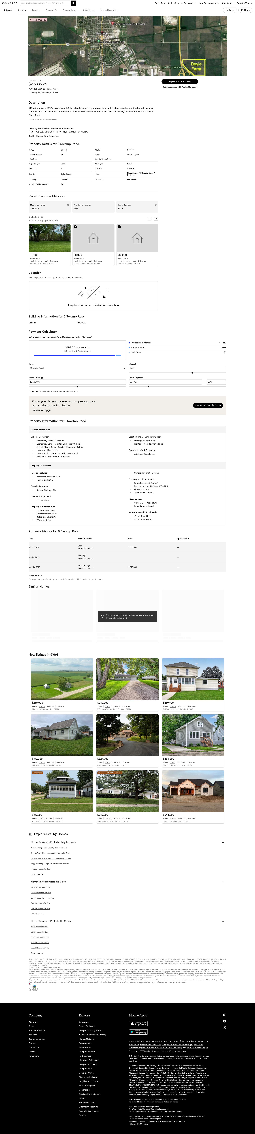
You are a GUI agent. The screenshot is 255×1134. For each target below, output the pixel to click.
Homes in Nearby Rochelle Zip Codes (51, 921)
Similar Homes (88, 10)
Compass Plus (85, 1068)
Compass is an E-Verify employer (177, 1044)
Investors (33, 1034)
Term (31, 364)
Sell (170, 3)
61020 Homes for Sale (39, 927)
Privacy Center (196, 1041)
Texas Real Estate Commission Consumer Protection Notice (153, 1102)
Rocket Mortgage (83, 337)
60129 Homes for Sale (40, 937)
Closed (64, 150)
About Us (33, 1022)
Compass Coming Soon (90, 1030)
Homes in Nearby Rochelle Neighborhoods (53, 842)
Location (36, 10)
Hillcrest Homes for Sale (40, 869)
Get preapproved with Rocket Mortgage (180, 87)
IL (40, 278)
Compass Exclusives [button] (183, 3)
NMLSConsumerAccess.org (173, 1121)
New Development (87, 1085)
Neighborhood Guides (89, 1081)
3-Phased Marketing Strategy (92, 1034)
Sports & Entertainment (90, 1094)
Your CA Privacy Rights (197, 1047)
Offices (32, 1051)
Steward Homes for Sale (40, 887)
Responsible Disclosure (150, 1044)
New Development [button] (208, 3)
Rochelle (59, 278)
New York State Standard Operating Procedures (148, 1109)
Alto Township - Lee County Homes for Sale (49, 848)
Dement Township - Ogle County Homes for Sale (51, 858)
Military (82, 1098)
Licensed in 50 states (139, 1124)
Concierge (84, 1022)
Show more (35, 874)
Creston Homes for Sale (40, 908)
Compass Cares (86, 1073)
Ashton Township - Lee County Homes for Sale (50, 853)
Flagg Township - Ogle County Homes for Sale (50, 864)
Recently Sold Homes (89, 1111)
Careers (32, 1043)
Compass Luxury (87, 1051)
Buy (156, 3)
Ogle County (66, 174)
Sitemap (82, 1115)
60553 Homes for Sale (40, 948)
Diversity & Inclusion (88, 1077)
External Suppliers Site (89, 1107)
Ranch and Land (86, 1102)
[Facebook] (224, 1020)
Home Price (34, 377)
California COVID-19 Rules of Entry (165, 1047)
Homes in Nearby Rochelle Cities (48, 881)
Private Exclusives (87, 1026)
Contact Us (34, 1047)
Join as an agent (36, 1039)
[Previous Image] (32, 238)
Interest (132, 364)
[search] (73, 3)
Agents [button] (225, 3)
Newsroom (34, 1056)
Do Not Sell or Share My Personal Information (150, 1041)
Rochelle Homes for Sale (41, 893)
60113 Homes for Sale (39, 932)
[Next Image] (67, 238)
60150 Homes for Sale (40, 942)
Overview (22, 10)
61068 (55, 92)
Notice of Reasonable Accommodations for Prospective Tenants (155, 1111)
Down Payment (136, 377)
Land (63, 164)
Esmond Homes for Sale (40, 903)
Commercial (84, 1090)
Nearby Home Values (109, 10)
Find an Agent (85, 1056)
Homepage (33, 278)
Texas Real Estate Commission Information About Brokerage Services (157, 1099)
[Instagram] (224, 1014)
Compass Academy (88, 1064)
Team (31, 1026)
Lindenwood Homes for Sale (42, 898)
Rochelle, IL (46, 92)
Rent (163, 3)
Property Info (51, 10)
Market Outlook (86, 1039)
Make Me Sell (85, 1047)
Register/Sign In (244, 3)
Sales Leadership (37, 1030)
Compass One (85, 1043)
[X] (224, 1027)
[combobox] (45, 3)
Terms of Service (180, 1041)
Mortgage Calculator (88, 1060)
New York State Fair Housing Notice (144, 1107)
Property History (69, 10)
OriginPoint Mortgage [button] (61, 337)
